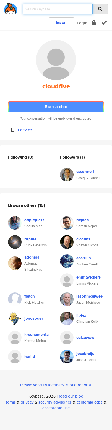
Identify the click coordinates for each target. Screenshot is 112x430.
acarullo (83, 258)
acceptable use (56, 408)
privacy (27, 402)
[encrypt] (94, 22)
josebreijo (85, 354)
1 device (25, 130)
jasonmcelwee (89, 296)
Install (61, 22)
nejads (82, 220)
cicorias (83, 239)
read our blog (71, 396)
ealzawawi (86, 338)
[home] (10, 7)
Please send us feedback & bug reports (55, 385)
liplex (81, 315)
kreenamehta (36, 335)
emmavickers (88, 277)
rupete (30, 239)
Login (82, 23)
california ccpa (90, 402)
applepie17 (34, 220)
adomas (31, 257)
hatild (29, 357)
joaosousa (33, 318)
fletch (29, 296)
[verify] (104, 22)
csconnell (85, 172)
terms (11, 402)
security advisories (55, 402)
